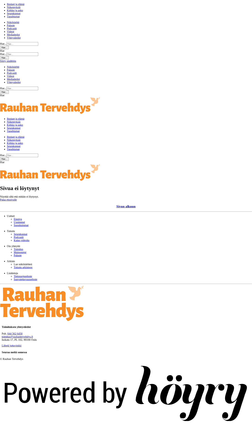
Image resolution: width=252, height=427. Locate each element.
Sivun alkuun (126, 206)
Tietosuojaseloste (23, 276)
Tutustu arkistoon (23, 267)
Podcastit (12, 28)
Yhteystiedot (14, 37)
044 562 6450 (14, 333)
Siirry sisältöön (8, 61)
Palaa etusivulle (8, 199)
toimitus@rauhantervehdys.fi (17, 336)
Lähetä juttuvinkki (11, 345)
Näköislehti (13, 22)
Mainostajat (20, 252)
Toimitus (18, 249)
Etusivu (18, 219)
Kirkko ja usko (15, 10)
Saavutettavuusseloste (25, 279)
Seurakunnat (13, 13)
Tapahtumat (13, 16)
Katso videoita (21, 240)
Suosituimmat (21, 225)
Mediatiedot (13, 34)
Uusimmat (19, 222)
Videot (10, 31)
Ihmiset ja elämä (15, 4)
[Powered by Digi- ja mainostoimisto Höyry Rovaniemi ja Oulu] (126, 425)
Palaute (11, 25)
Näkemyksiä (13, 7)
